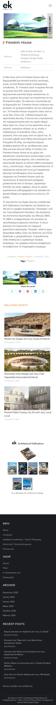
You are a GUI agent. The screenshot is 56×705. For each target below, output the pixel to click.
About (5, 530)
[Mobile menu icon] (50, 5)
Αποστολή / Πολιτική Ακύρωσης (17, 544)
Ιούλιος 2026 (9, 597)
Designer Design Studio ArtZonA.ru (32, 60)
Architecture (10, 646)
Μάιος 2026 (8, 606)
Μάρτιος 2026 (9, 615)
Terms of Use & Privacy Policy (29, 700)
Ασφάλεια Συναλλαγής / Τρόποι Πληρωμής (22, 539)
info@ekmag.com (10, 700)
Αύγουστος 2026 (10, 592)
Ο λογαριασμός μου (12, 572)
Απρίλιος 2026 (9, 611)
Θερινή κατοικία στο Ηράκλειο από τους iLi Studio (26, 631)
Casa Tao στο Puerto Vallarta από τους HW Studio (27, 674)
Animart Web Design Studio (28, 702)
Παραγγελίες (8, 577)
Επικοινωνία (8, 549)
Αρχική (6, 563)
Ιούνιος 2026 (9, 601)
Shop (5, 568)
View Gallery (50, 24)
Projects (21, 257)
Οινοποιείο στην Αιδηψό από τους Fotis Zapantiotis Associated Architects (24, 375)
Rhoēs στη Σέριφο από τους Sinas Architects (27, 339)
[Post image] (27, 325)
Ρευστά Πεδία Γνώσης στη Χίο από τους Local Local (27, 414)
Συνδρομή (7, 535)
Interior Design (12, 635)
